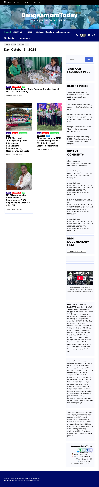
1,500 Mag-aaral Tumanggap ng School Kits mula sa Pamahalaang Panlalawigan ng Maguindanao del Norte (17, 144)
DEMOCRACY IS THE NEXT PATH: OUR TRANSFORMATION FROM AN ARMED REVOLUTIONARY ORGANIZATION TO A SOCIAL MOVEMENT (80, 190)
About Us (17, 32)
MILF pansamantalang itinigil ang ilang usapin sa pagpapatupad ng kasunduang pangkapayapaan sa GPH (79, 118)
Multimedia (9, 38)
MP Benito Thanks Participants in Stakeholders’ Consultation (79, 164)
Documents (24, 38)
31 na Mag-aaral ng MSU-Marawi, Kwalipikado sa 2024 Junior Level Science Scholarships (49, 142)
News (29, 32)
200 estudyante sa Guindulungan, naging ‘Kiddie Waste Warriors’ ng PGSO (79, 107)
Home (7, 32)
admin (8, 95)
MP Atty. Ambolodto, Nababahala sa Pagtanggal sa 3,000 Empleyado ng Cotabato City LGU (18, 200)
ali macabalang (72, 219)
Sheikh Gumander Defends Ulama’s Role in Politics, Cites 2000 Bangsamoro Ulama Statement (78, 95)
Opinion (40, 32)
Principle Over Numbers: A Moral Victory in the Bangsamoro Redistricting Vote (79, 129)
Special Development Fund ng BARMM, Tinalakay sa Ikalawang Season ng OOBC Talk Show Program (79, 140)
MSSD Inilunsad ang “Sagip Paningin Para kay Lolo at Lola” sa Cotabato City (32, 90)
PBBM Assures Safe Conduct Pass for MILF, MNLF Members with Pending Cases (79, 175)
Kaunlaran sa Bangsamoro (57, 32)
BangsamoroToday (49, 15)
